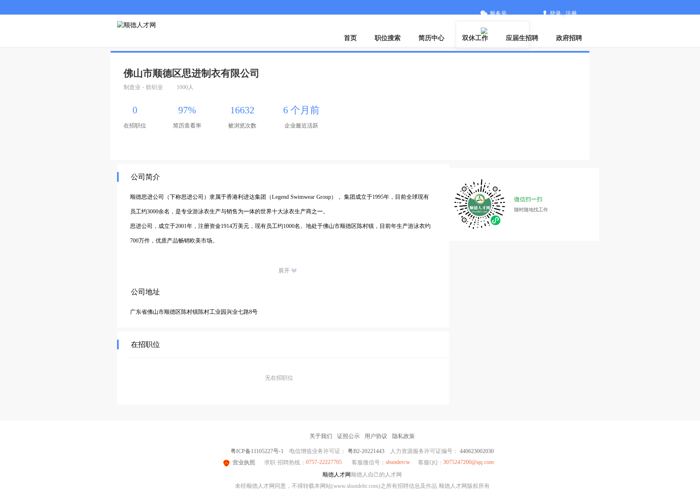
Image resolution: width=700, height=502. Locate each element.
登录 (555, 14)
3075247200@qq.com (468, 462)
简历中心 (431, 37)
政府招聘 (569, 37)
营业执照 (244, 462)
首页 (350, 37)
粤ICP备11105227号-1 (257, 451)
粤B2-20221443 (366, 451)
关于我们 (320, 436)
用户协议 (376, 436)
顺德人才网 (336, 475)
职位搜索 (388, 37)
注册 (571, 14)
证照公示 (348, 436)
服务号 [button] (498, 14)
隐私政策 (403, 436)
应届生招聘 (522, 37)
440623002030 (477, 451)
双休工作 (475, 37)
